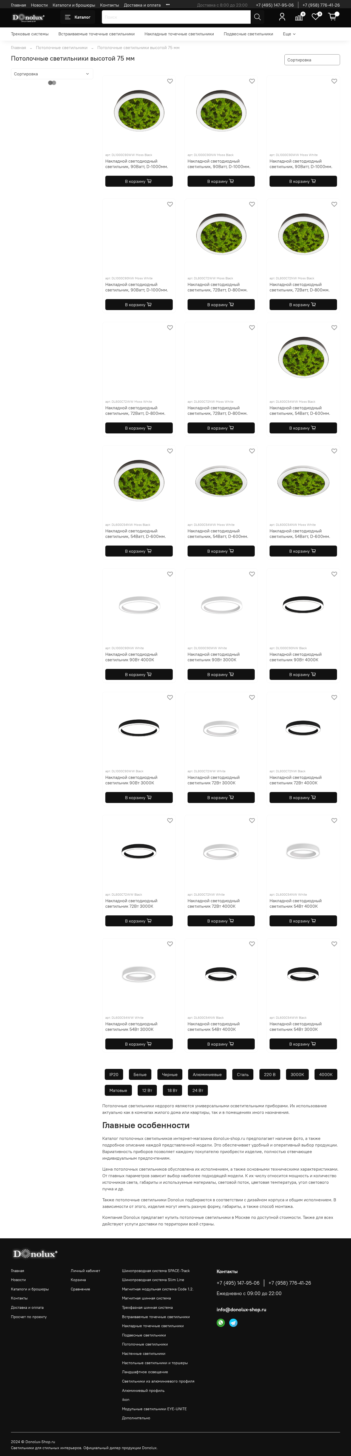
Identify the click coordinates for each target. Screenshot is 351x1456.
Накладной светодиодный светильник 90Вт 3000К (214, 656)
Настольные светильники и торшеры (155, 1362)
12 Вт (147, 1090)
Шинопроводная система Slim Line (153, 1279)
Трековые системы (30, 33)
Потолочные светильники (61, 47)
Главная (18, 5)
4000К (326, 1074)
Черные (170, 1074)
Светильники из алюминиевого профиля (158, 1381)
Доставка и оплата (142, 5)
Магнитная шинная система (146, 1298)
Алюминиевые (207, 1074)
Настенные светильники (143, 1353)
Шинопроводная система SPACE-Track (156, 1270)
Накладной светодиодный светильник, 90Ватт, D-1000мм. (136, 163)
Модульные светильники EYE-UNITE (154, 1408)
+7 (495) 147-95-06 (275, 5)
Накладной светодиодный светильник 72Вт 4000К (296, 779)
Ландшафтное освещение (145, 1371)
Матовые (118, 1090)
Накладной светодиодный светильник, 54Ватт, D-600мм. (300, 410)
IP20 (113, 1074)
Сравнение (80, 1289)
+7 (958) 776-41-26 (321, 5)
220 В (270, 1074)
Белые (140, 1074)
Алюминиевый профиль (143, 1390)
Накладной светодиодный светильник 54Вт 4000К (296, 903)
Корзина (78, 1279)
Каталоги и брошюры (74, 5)
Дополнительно (136, 1417)
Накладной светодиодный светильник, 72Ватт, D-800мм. (218, 287)
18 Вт (172, 1090)
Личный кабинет (85, 1270)
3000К (297, 1074)
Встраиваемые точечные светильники (96, 33)
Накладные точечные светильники (179, 33)
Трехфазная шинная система (147, 1307)
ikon (125, 1399)
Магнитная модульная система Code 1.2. (158, 1289)
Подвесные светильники (248, 33)
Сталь (243, 1074)
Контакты (109, 5)
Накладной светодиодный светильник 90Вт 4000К (131, 656)
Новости (39, 5)
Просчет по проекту (29, 1316)
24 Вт (198, 1090)
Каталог (82, 17)
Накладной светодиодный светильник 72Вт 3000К (214, 779)
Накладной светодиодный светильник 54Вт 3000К (131, 1026)
